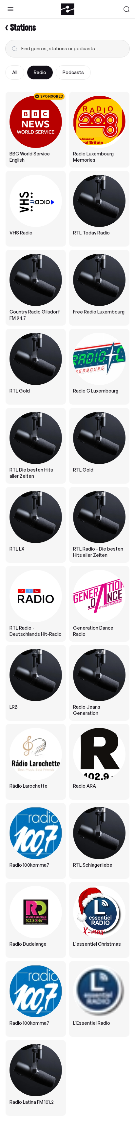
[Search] (126, 9)
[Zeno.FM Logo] (67, 9)
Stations (23, 27)
